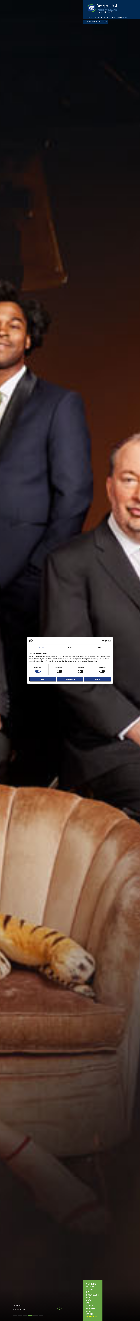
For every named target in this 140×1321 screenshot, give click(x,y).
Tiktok (107, 17)
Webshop (89, 1311)
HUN (88, 17)
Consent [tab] (41, 647)
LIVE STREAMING (91, 1317)
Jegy (87, 1292)
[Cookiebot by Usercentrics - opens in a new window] (102, 640)
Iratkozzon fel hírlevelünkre (96, 21)
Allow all (97, 679)
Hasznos (89, 1303)
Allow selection (70, 679)
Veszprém (89, 1306)
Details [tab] (70, 647)
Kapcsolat (90, 1314)
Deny (42, 679)
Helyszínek (90, 1289)
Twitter (101, 17)
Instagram (104, 17)
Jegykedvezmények (92, 1295)
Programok (90, 1286)
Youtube (98, 17)
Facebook (95, 17)
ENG (91, 17)
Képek (88, 1297)
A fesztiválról (91, 1284)
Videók (88, 1300)
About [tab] (98, 647)
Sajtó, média (90, 1308)
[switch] (59, 671)
